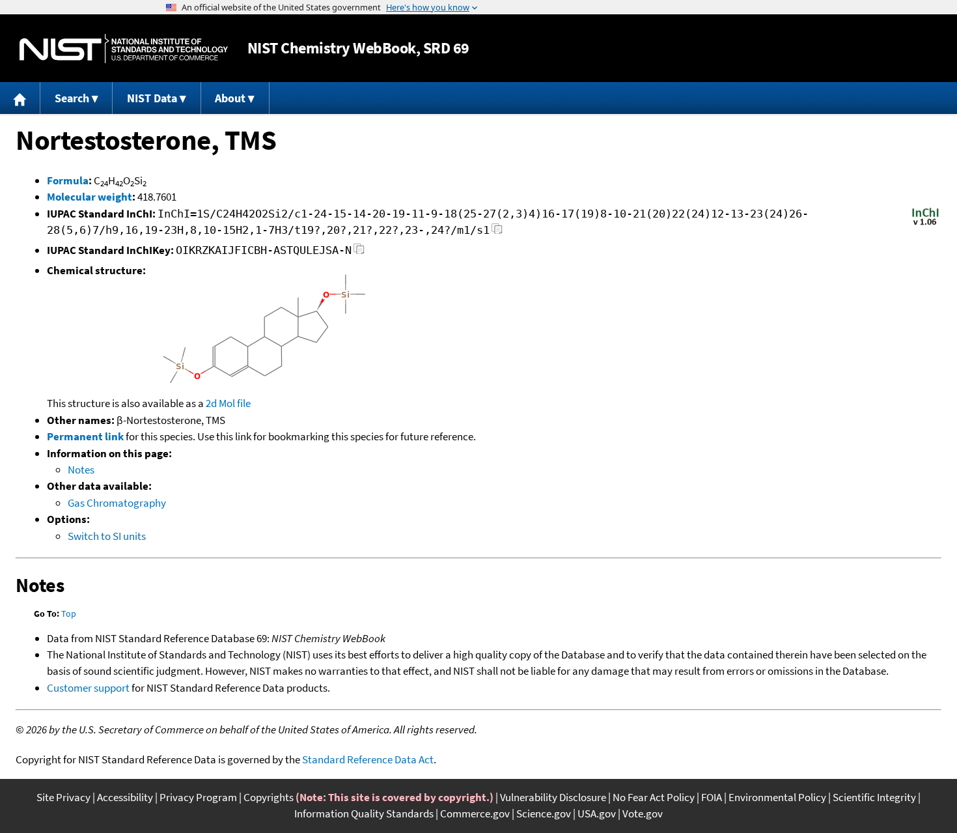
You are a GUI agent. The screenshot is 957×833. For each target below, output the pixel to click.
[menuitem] (20, 98)
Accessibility (125, 797)
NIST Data (152, 98)
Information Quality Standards (364, 813)
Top (68, 613)
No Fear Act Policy (654, 797)
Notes (81, 469)
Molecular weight (89, 197)
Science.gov (543, 813)
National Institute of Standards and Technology (124, 48)
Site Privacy (63, 797)
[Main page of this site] (20, 98)
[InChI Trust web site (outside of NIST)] (925, 224)
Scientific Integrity (874, 797)
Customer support (88, 688)
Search (72, 98)
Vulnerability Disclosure (553, 797)
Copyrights (268, 797)
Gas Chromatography (117, 503)
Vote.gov (642, 813)
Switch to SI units (107, 536)
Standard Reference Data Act (368, 759)
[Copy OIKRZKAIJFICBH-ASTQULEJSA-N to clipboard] (359, 252)
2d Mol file (228, 403)
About (230, 98)
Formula (68, 180)
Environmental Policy (777, 797)
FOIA (711, 797)
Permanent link (85, 436)
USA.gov (596, 813)
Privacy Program (198, 797)
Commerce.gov (475, 813)
